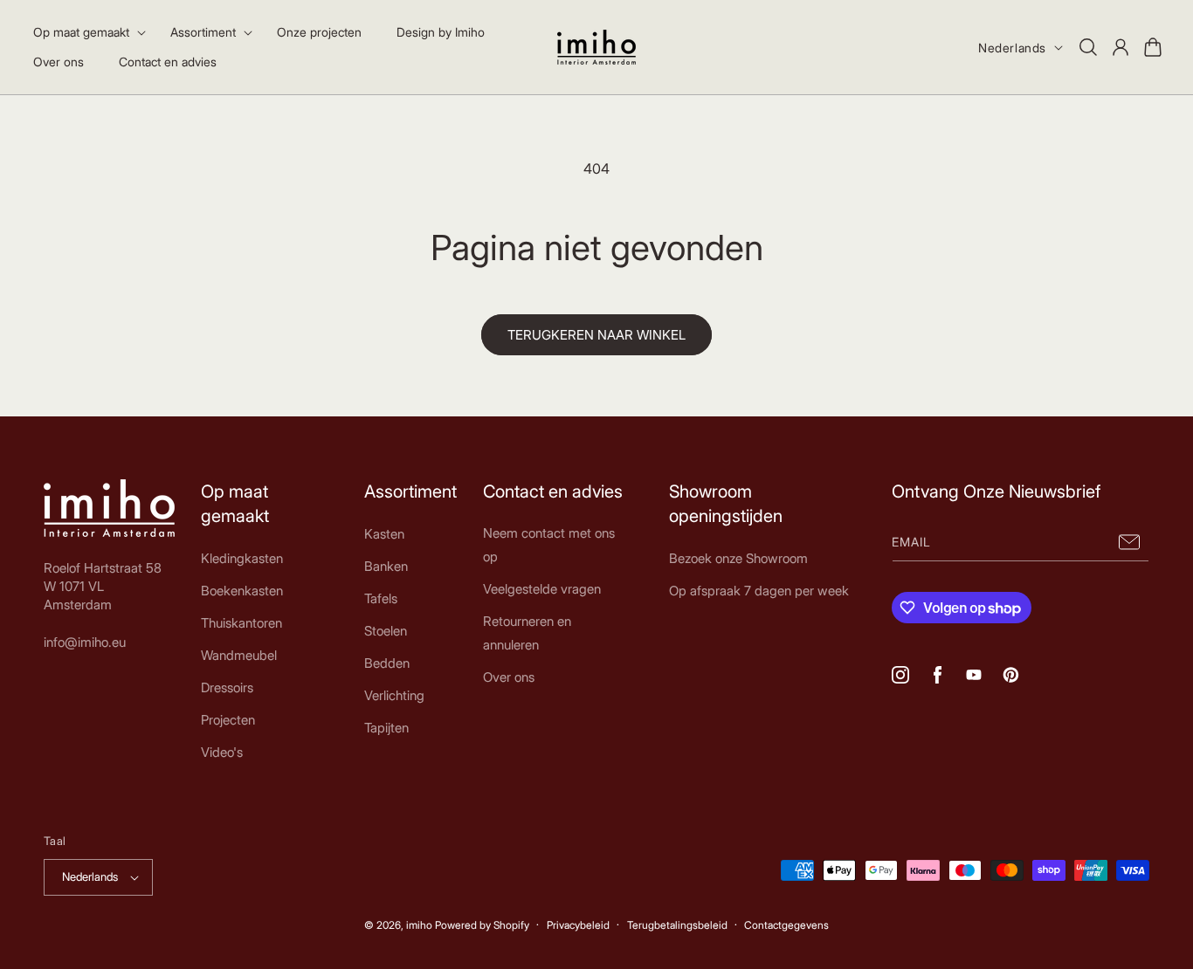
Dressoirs (227, 687)
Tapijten (386, 727)
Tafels (380, 598)
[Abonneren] (1129, 541)
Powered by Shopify (482, 924)
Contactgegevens (786, 924)
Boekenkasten (242, 590)
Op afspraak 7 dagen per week (759, 590)
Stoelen (385, 630)
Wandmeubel (239, 655)
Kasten (384, 534)
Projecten (228, 719)
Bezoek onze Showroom (738, 558)
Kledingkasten (242, 558)
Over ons (508, 677)
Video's (222, 752)
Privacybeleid (578, 924)
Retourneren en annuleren (527, 633)
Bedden (387, 663)
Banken (386, 566)
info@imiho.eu (85, 642)
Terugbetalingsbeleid (677, 924)
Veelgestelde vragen (542, 589)
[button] (84, 32)
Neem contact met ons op (549, 545)
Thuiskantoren (241, 623)
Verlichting (394, 695)
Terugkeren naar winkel (596, 334)
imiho (419, 924)
